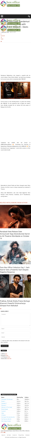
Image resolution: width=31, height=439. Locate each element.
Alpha (2, 413)
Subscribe (9, 358)
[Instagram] (2, 432)
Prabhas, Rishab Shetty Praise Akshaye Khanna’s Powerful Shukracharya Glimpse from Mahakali (15, 303)
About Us (3, 435)
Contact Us (14, 435)
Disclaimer (27, 435)
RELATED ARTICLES (6, 203)
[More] (15, 41)
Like (6, 353)
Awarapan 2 (4, 403)
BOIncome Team (5, 32)
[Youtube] (4, 432)
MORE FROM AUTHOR (20, 203)
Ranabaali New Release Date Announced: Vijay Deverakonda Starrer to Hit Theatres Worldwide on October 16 (15, 234)
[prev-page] (0, 308)
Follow (6, 355)
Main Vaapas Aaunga (6, 421)
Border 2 (3, 401)
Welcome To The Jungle (6, 407)
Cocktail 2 (3, 411)
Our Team (9, 435)
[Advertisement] (9, 11)
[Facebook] (1, 432)
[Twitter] (3, 432)
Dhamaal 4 (3, 405)
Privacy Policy (21, 435)
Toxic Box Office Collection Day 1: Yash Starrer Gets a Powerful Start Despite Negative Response (15, 269)
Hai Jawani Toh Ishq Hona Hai (8, 417)
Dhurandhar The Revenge (6, 399)
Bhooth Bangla (4, 409)
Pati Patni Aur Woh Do (6, 419)
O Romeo (3, 415)
